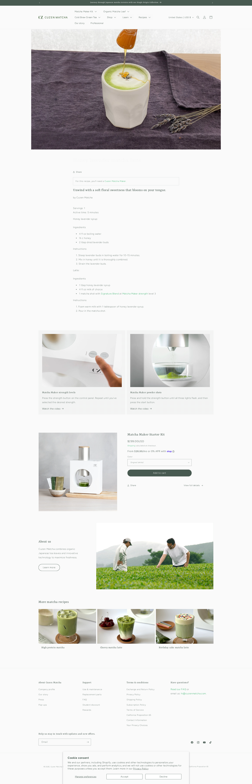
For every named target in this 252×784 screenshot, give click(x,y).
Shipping (131, 446)
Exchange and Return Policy (141, 689)
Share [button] (79, 172)
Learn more (49, 567)
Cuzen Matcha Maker (115, 181)
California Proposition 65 (139, 715)
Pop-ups (42, 705)
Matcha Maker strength (135, 293)
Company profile (46, 689)
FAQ (85, 699)
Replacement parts (92, 694)
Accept (124, 776)
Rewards (87, 710)
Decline (163, 776)
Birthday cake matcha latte (174, 647)
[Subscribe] (87, 742)
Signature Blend (110, 293)
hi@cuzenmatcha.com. (193, 693)
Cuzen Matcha (56, 767)
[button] (198, 17)
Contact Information (137, 720)
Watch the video (51, 408)
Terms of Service (135, 710)
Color (129, 457)
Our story (43, 694)
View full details (192, 485)
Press (41, 699)
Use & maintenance (92, 689)
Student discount (91, 705)
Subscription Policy (136, 705)
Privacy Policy (140, 768)
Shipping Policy (134, 699)
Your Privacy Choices (137, 725)
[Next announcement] (212, 3)
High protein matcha (52, 647)
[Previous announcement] (39, 3)
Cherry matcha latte (111, 647)
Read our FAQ (179, 689)
